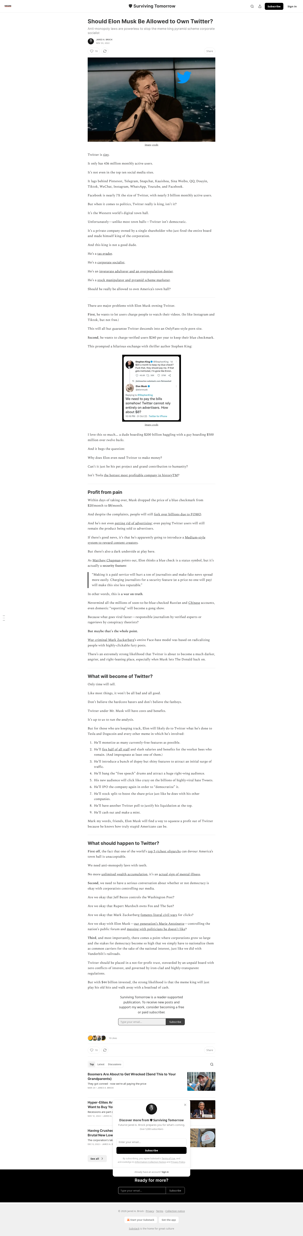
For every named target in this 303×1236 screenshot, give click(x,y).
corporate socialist (110, 262)
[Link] (83, 492)
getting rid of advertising (133, 523)
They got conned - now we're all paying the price (117, 1083)
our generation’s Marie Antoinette (159, 923)
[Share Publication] (259, 6)
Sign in (292, 6)
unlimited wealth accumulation (124, 874)
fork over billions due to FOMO (177, 514)
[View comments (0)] (122, 1092)
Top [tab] (92, 1064)
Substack (134, 1228)
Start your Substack (142, 1219)
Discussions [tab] (114, 1064)
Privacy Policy (178, 1161)
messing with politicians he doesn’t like (156, 929)
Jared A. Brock (104, 39)
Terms (159, 1211)
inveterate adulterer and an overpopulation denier (136, 271)
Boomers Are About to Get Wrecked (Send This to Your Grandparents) (132, 1076)
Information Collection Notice (150, 1161)
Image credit (151, 425)
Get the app (169, 1219)
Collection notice (175, 1211)
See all (94, 1158)
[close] (185, 1105)
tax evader (104, 253)
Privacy (150, 1211)
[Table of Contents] (3, 618)
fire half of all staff (116, 749)
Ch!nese (194, 602)
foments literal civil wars (158, 915)
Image (148, 145)
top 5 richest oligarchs (164, 851)
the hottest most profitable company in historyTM (141, 475)
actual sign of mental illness (179, 874)
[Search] (252, 6)
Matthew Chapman (106, 560)
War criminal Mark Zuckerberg (111, 640)
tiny (106, 154)
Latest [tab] (101, 1064)
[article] (151, 1083)
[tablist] (105, 1064)
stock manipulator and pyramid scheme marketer (133, 280)
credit (155, 145)
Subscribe (274, 6)
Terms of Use (168, 1158)
